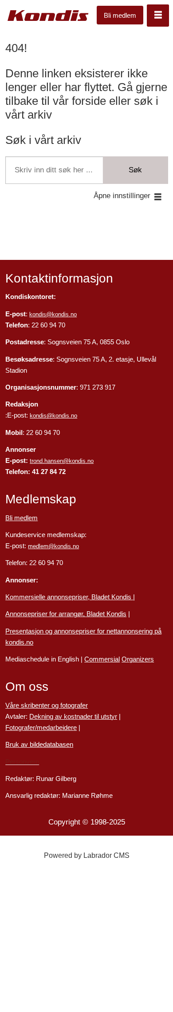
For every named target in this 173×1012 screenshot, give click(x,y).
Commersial (102, 659)
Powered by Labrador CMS (87, 855)
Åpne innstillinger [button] (122, 195)
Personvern (22, 761)
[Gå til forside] (48, 15)
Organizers (138, 659)
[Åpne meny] (158, 15)
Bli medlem (120, 15)
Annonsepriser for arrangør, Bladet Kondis (65, 614)
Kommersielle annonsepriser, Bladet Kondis (69, 597)
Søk (135, 169)
